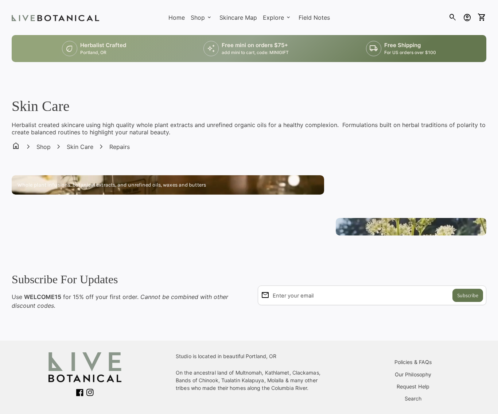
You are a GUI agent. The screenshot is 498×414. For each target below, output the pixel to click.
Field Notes (314, 17)
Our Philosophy (413, 374)
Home (176, 17)
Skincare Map (238, 17)
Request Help (413, 386)
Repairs (119, 146)
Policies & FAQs (413, 362)
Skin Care (80, 146)
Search (413, 398)
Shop (43, 146)
